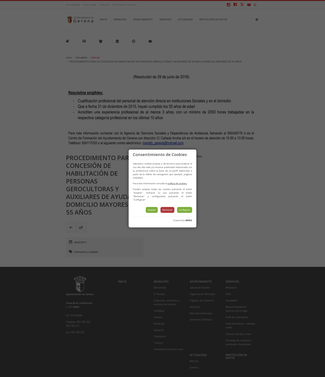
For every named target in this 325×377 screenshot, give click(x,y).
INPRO (188, 220)
